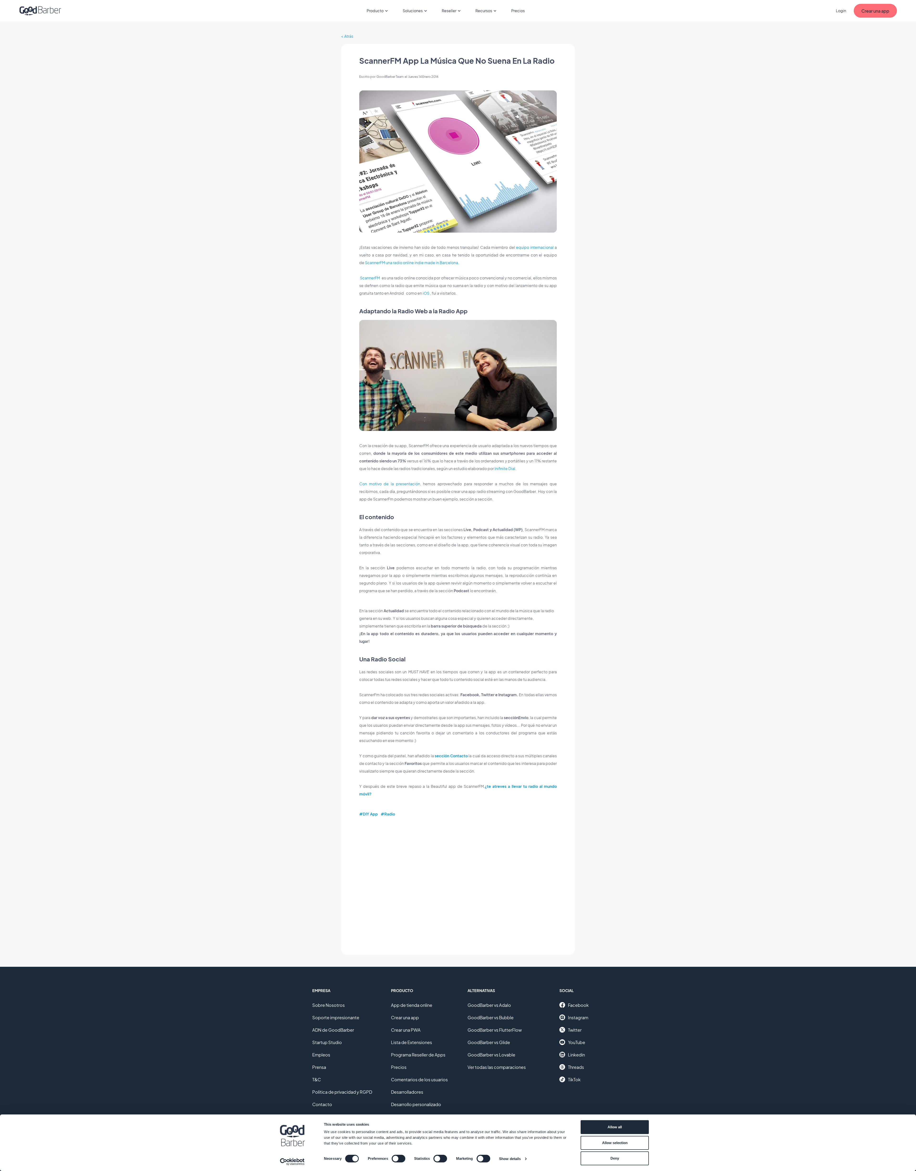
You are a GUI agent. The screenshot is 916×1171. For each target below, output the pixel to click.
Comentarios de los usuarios (419, 1079)
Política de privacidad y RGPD (342, 1092)
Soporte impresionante (335, 1017)
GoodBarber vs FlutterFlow (495, 1030)
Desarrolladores (407, 1092)
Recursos (483, 10)
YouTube (576, 1042)
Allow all (615, 1127)
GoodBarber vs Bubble (491, 1017)
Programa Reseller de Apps (418, 1054)
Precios (518, 10)
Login (841, 10)
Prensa (319, 1067)
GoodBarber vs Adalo (489, 1005)
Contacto (322, 1104)
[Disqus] (458, 882)
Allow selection (615, 1143)
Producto (375, 10)
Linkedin (576, 1054)
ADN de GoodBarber (333, 1030)
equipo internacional (534, 247)
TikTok (574, 1079)
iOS (426, 293)
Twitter (575, 1030)
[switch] (398, 1158)
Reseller (449, 10)
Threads (576, 1067)
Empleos (321, 1054)
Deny (614, 1158)
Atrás (348, 36)
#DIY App (368, 813)
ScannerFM (370, 277)
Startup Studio (327, 1042)
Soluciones (413, 10)
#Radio (388, 813)
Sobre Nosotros (328, 1005)
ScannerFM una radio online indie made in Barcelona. (412, 262)
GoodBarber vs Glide (489, 1042)
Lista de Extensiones (411, 1042)
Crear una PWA (406, 1030)
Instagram (578, 1017)
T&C (316, 1079)
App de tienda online (411, 1005)
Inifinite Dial (504, 468)
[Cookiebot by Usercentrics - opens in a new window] (292, 1161)
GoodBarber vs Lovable (491, 1054)
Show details (510, 1159)
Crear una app (405, 1017)
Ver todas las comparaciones (497, 1067)
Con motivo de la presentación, (390, 483)
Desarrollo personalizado (416, 1104)
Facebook (578, 1005)
